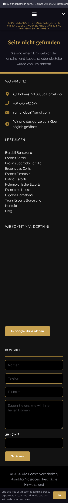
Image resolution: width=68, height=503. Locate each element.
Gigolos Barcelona (19, 195)
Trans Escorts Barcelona (23, 200)
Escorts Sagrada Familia (23, 163)
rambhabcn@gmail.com (31, 112)
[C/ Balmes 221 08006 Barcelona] (9, 94)
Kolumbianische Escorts (22, 184)
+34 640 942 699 (25, 103)
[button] (34, 14)
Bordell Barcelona (18, 152)
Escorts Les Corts (18, 168)
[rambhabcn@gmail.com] (9, 112)
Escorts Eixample (17, 174)
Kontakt (11, 205)
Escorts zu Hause (17, 190)
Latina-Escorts (15, 179)
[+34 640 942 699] (9, 103)
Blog (8, 211)
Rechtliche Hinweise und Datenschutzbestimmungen (35, 484)
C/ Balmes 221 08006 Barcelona (37, 94)
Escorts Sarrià (15, 158)
